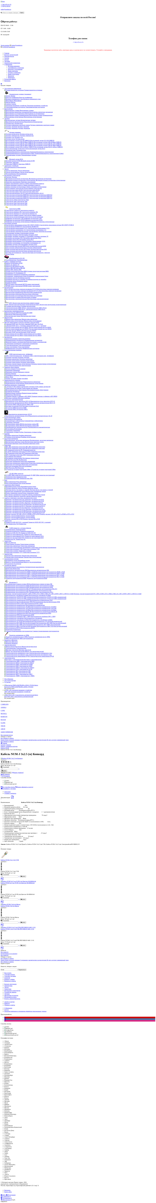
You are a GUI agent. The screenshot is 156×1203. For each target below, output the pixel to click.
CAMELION (4, 704)
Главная (6, 53)
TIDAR (3, 726)
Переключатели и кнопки (12, 380)
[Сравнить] (2, 878)
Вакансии (11, 76)
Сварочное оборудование (12, 485)
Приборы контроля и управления (14, 385)
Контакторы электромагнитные (14, 311)
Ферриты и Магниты (10, 640)
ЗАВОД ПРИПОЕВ (7, 732)
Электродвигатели (10, 645)
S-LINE (3, 723)
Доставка (7, 61)
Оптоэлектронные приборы (12, 350)
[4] (6, 762)
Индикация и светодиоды (12, 175)
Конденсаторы (8, 287)
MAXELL (4, 713)
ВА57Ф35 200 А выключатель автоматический (18, 696)
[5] (8, 762)
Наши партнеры (13, 71)
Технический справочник (12, 63)
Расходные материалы (11, 438)
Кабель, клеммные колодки (12, 261)
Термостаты (8, 520)
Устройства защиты (10, 565)
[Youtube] (5, 1017)
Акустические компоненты (12, 88)
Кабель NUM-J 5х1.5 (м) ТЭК (10, 860)
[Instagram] (5, 1020)
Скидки (6, 58)
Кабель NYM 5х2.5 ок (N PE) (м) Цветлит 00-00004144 (17, 883)
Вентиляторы (8, 109)
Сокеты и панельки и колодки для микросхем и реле (20, 498)
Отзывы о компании (14, 72)
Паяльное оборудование (11, 367)
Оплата (6, 59)
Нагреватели (8, 337)
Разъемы (7, 434)
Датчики (7, 118)
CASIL (3, 710)
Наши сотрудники (13, 74)
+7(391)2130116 (5, 6)
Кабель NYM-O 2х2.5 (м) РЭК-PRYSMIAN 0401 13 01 (17, 929)
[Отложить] (2, 879)
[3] (5, 762)
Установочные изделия (11, 559)
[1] (1, 762)
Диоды (6, 169)
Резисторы (7, 445)
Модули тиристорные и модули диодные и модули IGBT (21, 322)
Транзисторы (8, 554)
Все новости (4, 952)
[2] (3, 762)
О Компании (8, 64)
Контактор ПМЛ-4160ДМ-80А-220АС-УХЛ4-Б (18, 687)
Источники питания (10, 223)
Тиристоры (7, 541)
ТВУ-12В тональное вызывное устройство (17, 691)
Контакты (7, 81)
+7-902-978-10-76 (78, 42)
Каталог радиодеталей (11, 55)
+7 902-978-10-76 (6, 4)
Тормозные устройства (11, 165)
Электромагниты (9, 658)
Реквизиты (11, 77)
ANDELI (3, 707)
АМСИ (3, 729)
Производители (9, 56)
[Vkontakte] (5, 1019)
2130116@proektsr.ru (9, 47)
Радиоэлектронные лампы (12, 417)
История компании (14, 66)
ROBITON (4, 716)
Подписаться (22, 969)
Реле (5, 480)
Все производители (7, 735)
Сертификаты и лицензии (16, 68)
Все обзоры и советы (7, 738)
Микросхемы (8, 317)
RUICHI (3, 719)
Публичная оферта (10, 79)
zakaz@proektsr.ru (17, 45)
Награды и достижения (15, 69)
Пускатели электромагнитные (13, 399)
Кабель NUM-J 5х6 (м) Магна (10, 906)
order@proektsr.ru (6, 9)
